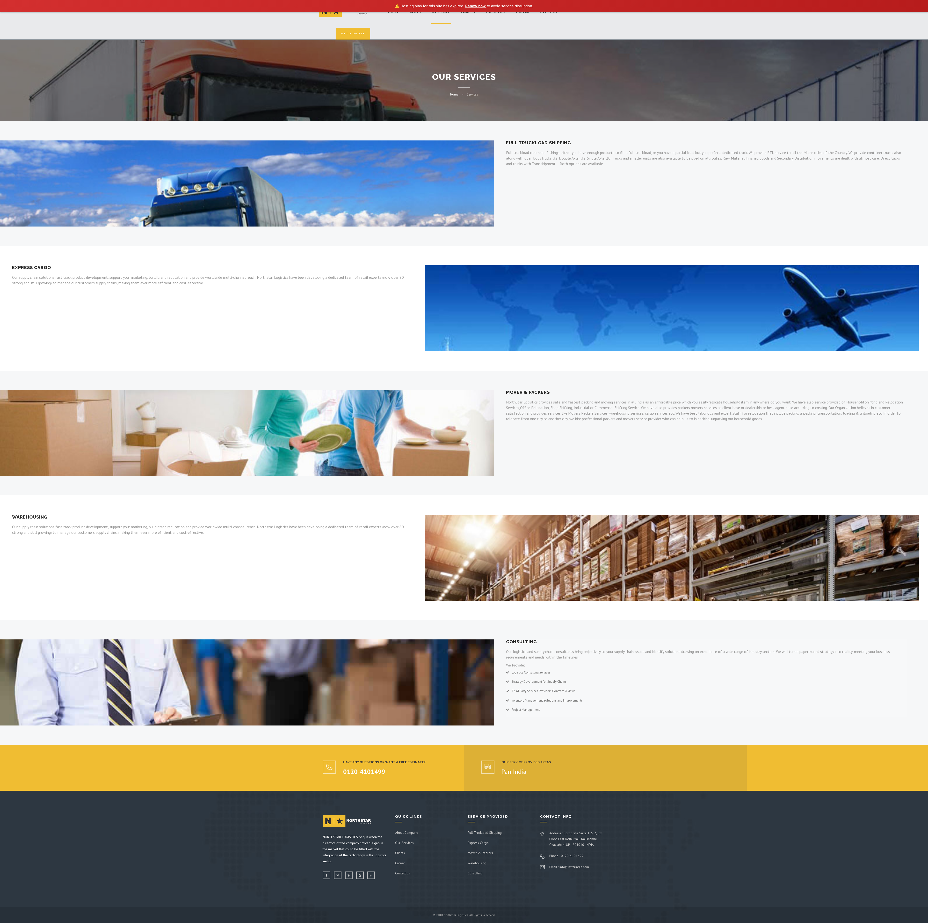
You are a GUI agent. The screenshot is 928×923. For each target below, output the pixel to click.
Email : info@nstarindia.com (569, 867)
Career (400, 863)
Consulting (475, 873)
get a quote (353, 33)
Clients (400, 853)
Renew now (475, 6)
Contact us (402, 873)
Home (454, 94)
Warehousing (477, 863)
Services (472, 94)
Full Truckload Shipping (485, 832)
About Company (406, 832)
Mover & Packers (480, 853)
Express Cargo (478, 843)
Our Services (404, 843)
